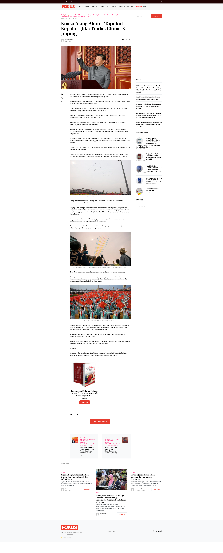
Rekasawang (68, 537)
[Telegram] (161, 531)
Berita (62, 15)
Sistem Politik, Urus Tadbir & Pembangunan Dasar (75, 16)
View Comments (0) (99, 421)
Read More (87, 489)
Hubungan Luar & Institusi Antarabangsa (81, 15)
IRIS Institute (70, 534)
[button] (158, 1)
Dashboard (69, 2)
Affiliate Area (111, 531)
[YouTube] (158, 531)
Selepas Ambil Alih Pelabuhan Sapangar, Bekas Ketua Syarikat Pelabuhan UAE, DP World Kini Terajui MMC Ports (149, 115)
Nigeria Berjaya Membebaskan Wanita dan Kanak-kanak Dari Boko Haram (75, 477)
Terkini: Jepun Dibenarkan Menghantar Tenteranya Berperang (143, 477)
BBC (77, 348)
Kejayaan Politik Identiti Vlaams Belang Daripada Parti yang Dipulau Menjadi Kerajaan (148, 106)
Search (156, 16)
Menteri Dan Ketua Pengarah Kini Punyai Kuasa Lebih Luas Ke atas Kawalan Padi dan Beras (149, 124)
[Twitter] (156, 531)
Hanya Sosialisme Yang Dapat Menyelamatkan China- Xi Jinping (111, 450)
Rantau (119, 15)
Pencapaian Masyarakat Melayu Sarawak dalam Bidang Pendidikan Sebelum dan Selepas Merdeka (111, 498)
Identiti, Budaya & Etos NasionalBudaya (104, 15)
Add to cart (84, 402)
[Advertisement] (149, 48)
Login (62, 2)
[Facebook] (153, 531)
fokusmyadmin (69, 39)
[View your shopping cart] (161, 1)
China (66, 15)
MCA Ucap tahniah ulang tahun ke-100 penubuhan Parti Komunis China (87, 450)
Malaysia (82, 442)
